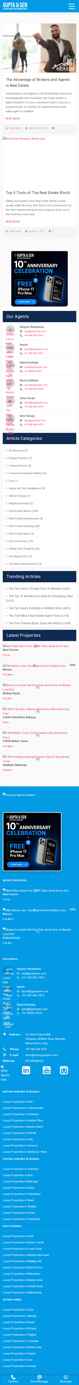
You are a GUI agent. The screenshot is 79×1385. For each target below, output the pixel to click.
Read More (13, 118)
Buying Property (18, 458)
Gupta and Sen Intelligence (25, 488)
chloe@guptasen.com (36, 402)
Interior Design (17, 496)
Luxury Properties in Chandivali (21, 1219)
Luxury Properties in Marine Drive (22, 1267)
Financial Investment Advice (25, 473)
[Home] (16, 6)
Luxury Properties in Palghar (19, 1334)
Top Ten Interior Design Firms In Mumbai (35, 588)
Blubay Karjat (11, 693)
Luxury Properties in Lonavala (20, 1341)
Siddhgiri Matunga (15, 765)
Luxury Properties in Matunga (20, 1181)
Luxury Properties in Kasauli (19, 1366)
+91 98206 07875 (33, 371)
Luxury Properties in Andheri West (23, 1120)
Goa (11, 480)
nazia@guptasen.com (36, 385)
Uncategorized (17, 556)
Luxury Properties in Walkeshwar (22, 1292)
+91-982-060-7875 (33, 335)
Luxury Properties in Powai (19, 1212)
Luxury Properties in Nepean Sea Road (26, 1255)
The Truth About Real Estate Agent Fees (34, 615)
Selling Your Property (21, 548)
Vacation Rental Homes (23, 563)
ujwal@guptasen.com (35, 367)
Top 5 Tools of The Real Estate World (38, 192)
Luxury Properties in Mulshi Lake (22, 1347)
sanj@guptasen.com (35, 331)
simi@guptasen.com (35, 420)
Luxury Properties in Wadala (19, 1206)
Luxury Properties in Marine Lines (23, 1280)
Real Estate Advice (20, 511)
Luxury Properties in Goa (17, 1359)
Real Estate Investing (21, 526)
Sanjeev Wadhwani (32, 327)
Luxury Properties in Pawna (19, 1353)
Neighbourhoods (19, 503)
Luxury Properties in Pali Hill (19, 1133)
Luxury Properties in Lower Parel (22, 1248)
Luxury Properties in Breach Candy (23, 1242)
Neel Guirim (10, 650)
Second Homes (18, 541)
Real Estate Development (24, 518)
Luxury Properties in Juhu (18, 1139)
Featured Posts (18, 465)
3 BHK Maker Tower (15, 741)
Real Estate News (19, 533)
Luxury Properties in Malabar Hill (22, 1261)
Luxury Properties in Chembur (20, 1169)
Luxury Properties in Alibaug (19, 1316)
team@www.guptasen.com (41, 1055)
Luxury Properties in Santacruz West (25, 1151)
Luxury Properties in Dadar (18, 1187)
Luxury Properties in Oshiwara (21, 1114)
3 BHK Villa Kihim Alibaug (19, 717)
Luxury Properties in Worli (18, 1236)
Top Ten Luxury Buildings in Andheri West (35, 608)
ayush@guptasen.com (36, 349)
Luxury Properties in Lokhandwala (23, 1108)
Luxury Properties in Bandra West (23, 1126)
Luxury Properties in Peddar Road (23, 1286)
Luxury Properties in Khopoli (19, 1328)
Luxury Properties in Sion (18, 1175)
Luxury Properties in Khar (18, 1101)
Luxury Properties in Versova (20, 1145)
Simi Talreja (27, 416)
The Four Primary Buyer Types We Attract (35, 623)
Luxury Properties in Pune (18, 1309)
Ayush (24, 344)
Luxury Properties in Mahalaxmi (21, 1273)
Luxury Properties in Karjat (18, 1322)
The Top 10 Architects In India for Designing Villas (41, 596)
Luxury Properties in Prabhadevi (22, 1194)
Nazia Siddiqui (29, 380)
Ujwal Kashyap (29, 362)
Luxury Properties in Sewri (18, 1200)
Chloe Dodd (27, 398)
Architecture (16, 450)
